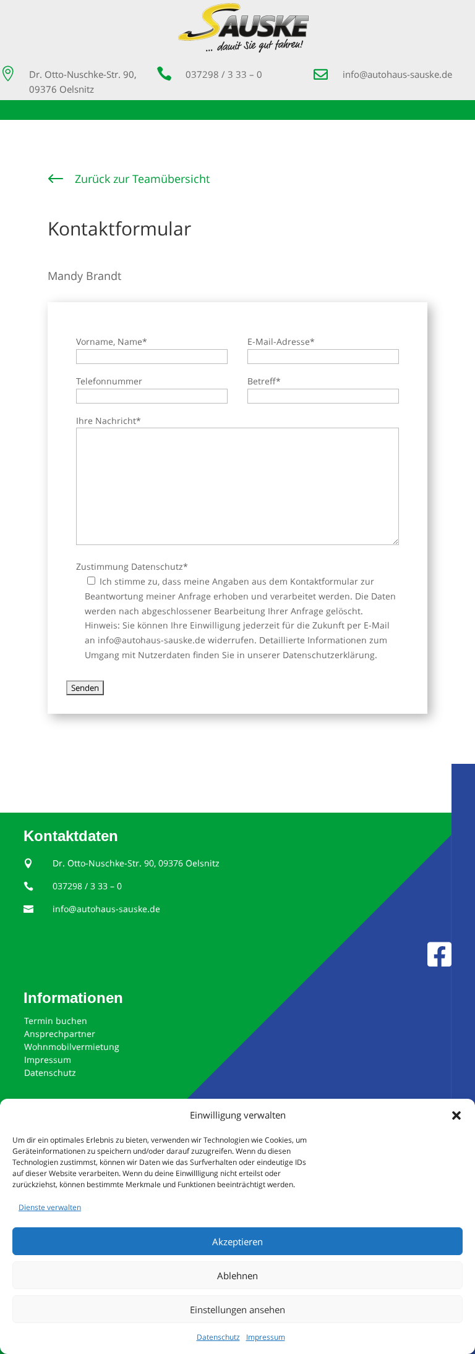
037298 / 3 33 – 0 (224, 74)
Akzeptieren (237, 1241)
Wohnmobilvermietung (71, 1046)
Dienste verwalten (50, 1207)
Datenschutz (218, 1337)
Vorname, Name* (111, 341)
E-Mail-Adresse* (281, 341)
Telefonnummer (109, 381)
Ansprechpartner (59, 1033)
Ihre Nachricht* (108, 420)
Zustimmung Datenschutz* (132, 566)
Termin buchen (55, 1020)
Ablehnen (237, 1275)
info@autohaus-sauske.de (397, 74)
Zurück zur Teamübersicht (142, 178)
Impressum (265, 1337)
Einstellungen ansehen (237, 1309)
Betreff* (264, 381)
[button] (456, 1115)
